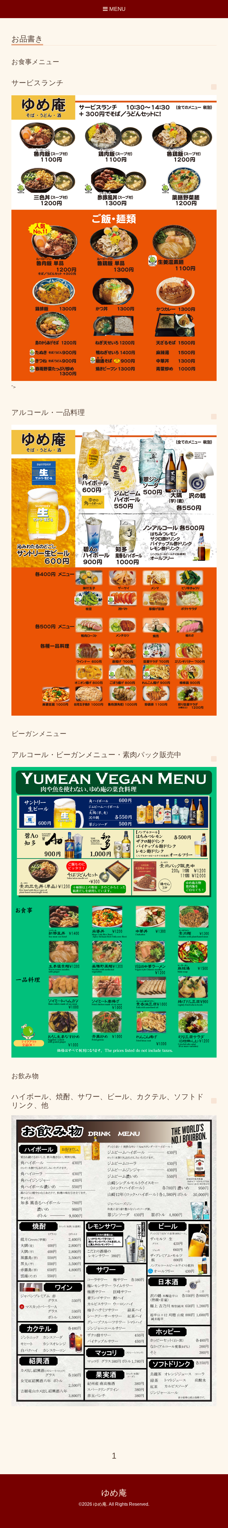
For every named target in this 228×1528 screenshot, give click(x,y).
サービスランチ (37, 83)
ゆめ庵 (114, 1492)
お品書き (27, 39)
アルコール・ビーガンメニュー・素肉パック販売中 (96, 754)
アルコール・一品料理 (48, 412)
